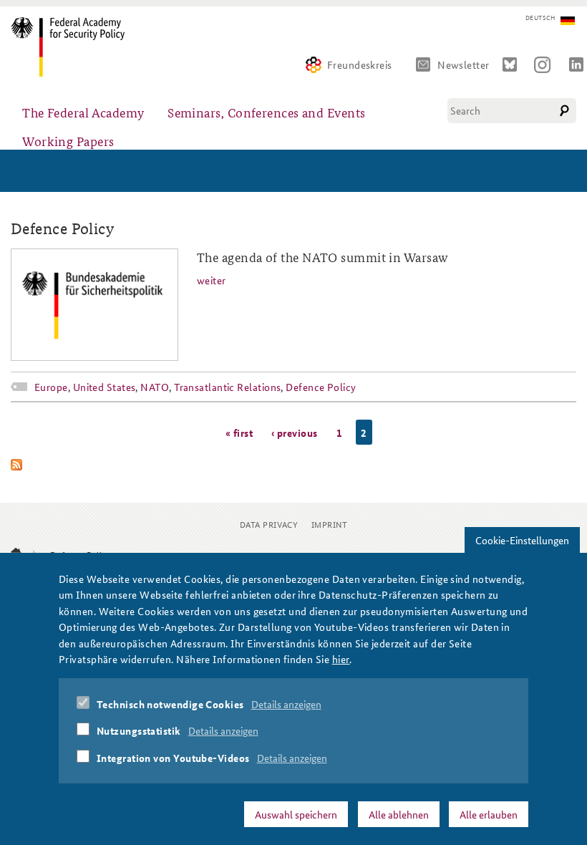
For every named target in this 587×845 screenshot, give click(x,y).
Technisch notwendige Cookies (170, 704)
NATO (154, 387)
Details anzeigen (286, 704)
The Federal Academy (83, 112)
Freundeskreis (359, 64)
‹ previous (294, 432)
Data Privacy (269, 524)
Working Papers (68, 141)
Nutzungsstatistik (139, 730)
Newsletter (463, 64)
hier (341, 659)
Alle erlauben (489, 814)
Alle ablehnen (399, 814)
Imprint (329, 524)
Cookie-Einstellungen (522, 540)
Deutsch (540, 18)
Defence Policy (321, 387)
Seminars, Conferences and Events (266, 112)
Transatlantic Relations (227, 387)
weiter (211, 280)
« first (239, 432)
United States (104, 387)
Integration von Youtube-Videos (173, 757)
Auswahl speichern (296, 814)
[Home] (73, 47)
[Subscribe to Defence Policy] (293, 464)
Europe (51, 387)
